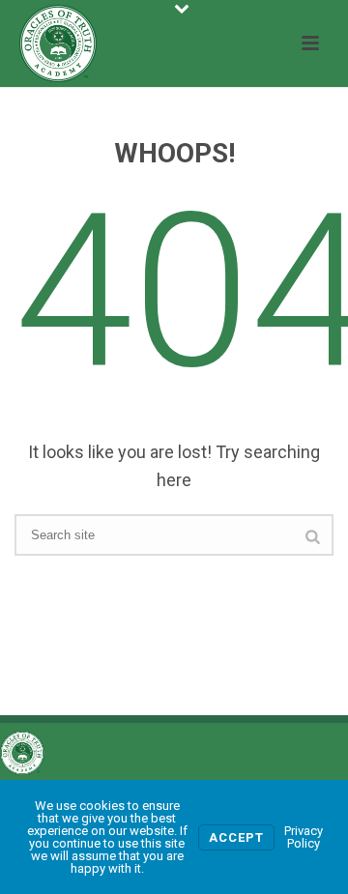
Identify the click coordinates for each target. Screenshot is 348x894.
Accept (236, 837)
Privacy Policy (303, 837)
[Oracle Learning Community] (22, 752)
